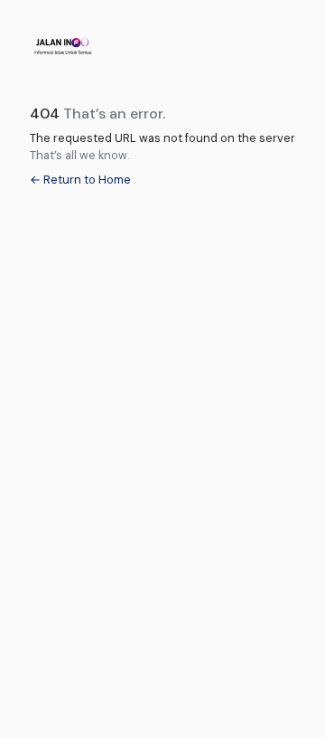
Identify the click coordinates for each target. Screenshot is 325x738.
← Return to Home (80, 179)
